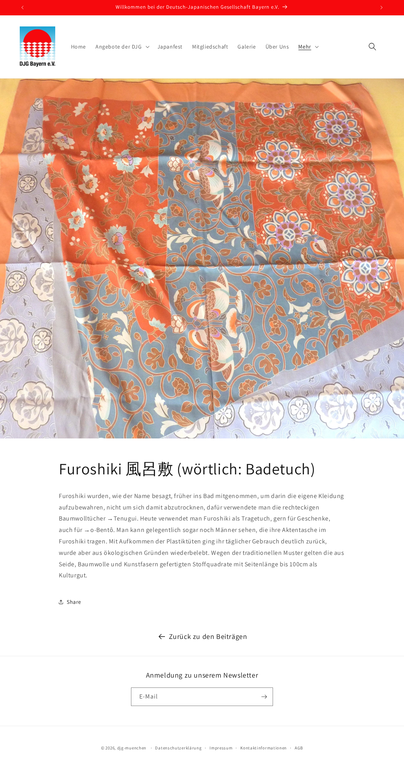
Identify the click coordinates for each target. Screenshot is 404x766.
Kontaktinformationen (263, 748)
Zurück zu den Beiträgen (208, 636)
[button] (122, 46)
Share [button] (74, 601)
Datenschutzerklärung (178, 748)
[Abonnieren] (264, 696)
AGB (299, 748)
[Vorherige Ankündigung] (22, 7)
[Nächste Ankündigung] (381, 7)
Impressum (220, 748)
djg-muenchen (131, 748)
